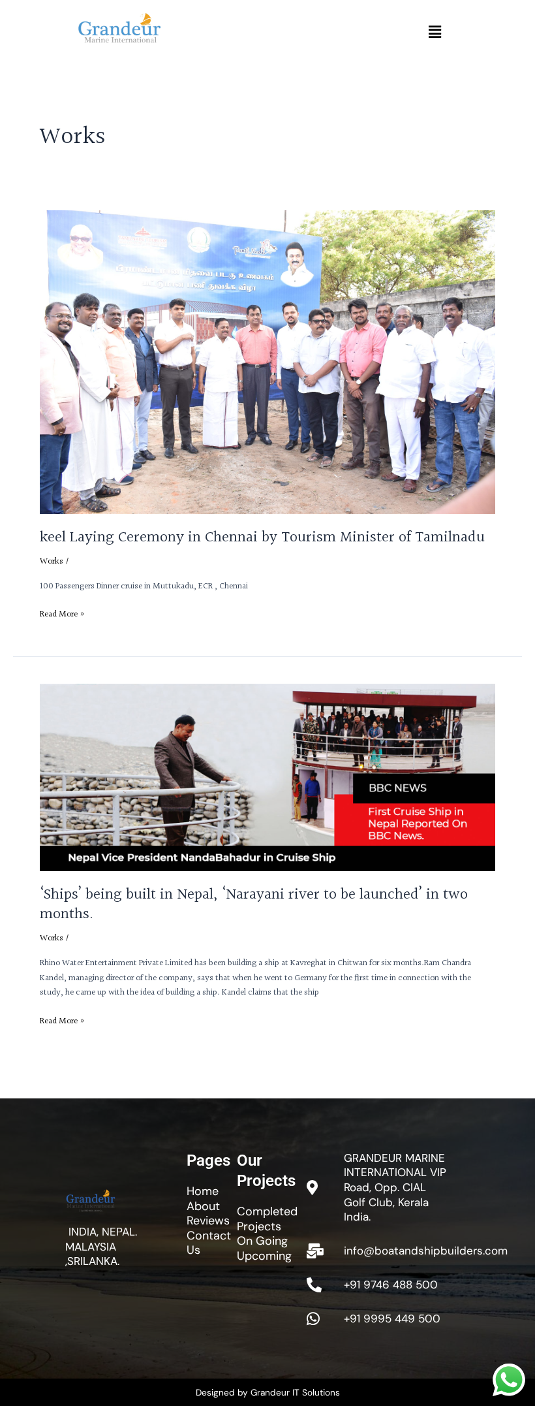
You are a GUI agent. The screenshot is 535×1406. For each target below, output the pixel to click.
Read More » (62, 614)
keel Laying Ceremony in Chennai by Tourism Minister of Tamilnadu (262, 537)
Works (51, 561)
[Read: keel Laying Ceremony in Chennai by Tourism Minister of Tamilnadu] (267, 362)
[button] (434, 32)
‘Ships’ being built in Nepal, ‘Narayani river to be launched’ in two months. (254, 904)
